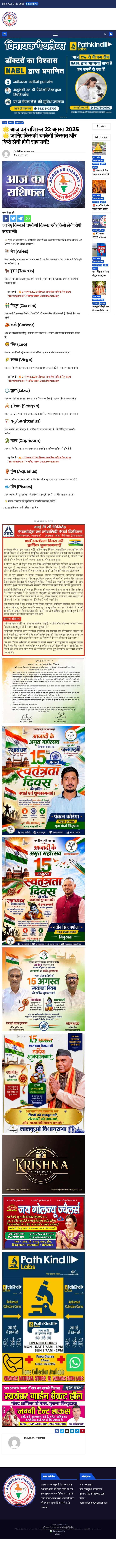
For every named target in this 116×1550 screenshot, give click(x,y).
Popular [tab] (103, 137)
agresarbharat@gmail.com (94, 1502)
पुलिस (105, 265)
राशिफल (11, 122)
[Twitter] (13, 218)
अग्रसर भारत (61, 1524)
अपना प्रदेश (96, 157)
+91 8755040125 (95, 1493)
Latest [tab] (102, 126)
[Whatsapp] (27, 218)
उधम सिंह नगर (97, 265)
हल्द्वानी (103, 164)
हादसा (95, 167)
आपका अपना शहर (98, 160)
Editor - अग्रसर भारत (25, 151)
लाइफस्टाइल (19, 122)
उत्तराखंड (95, 164)
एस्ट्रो (4, 122)
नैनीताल (95, 303)
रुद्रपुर (95, 268)
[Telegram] (20, 218)
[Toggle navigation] (55, 34)
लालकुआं (102, 303)
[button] (105, 34)
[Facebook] (6, 218)
